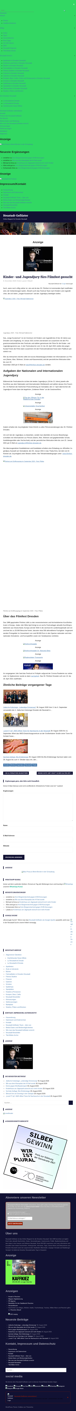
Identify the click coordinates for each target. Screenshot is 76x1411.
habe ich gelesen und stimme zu (19, 1214)
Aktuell (2, 15)
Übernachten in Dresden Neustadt (15, 88)
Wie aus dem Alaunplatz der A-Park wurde (27, 160)
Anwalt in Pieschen (14, 1296)
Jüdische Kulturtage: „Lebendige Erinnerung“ (21, 1081)
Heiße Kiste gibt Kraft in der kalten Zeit (54, 773)
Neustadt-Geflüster (15, 215)
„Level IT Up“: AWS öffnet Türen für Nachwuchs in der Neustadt (28, 1096)
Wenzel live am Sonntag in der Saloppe (20, 1093)
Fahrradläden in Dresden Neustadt (15, 68)
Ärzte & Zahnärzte (12, 969)
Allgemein (3, 134)
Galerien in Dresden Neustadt (13, 76)
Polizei (5, 20)
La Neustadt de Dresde (11, 101)
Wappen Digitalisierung (15, 1299)
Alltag (2, 28)
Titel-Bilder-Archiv (9, 51)
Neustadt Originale (9, 48)
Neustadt (28, 765)
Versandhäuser (13, 1305)
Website (6, 846)
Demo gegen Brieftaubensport (16, 1086)
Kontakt (2, 113)
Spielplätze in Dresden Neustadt (14, 86)
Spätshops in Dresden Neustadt (14, 83)
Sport (5, 35)
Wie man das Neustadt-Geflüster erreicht (14, 123)
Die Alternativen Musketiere (16, 773)
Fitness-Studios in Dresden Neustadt (16, 70)
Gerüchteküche (8, 38)
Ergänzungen (8, 791)
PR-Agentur (12, 1301)
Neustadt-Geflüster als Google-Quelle (42, 920)
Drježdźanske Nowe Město (12, 106)
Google (64, 283)
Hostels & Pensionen (13, 992)
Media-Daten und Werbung (9, 121)
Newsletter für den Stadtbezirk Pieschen (20, 1303)
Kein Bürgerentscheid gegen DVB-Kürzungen (28, 158)
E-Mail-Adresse (9, 835)
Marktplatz (3, 131)
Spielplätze (10, 989)
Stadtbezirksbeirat (9, 23)
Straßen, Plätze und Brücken (13, 91)
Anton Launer (22, 281)
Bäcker (8, 971)
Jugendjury (20, 765)
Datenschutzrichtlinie (32, 1206)
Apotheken (9, 966)
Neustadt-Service (6, 56)
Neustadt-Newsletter (10, 205)
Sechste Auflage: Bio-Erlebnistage (18, 1091)
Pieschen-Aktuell (16, 1310)
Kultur (5, 33)
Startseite (3, 13)
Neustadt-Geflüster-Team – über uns (15, 197)
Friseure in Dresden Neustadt (13, 73)
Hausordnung (8, 190)
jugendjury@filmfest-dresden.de (29, 443)
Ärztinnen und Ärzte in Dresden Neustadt (17, 63)
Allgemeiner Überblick (13, 955)
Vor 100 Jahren (8, 43)
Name (5, 825)
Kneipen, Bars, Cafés (13, 994)
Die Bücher (4, 118)
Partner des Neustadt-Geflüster (11, 116)
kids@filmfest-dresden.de (35, 365)
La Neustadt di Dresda (11, 103)
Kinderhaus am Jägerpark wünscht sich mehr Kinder (35, 163)
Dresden (6, 765)
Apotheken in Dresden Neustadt (14, 60)
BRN (5, 45)
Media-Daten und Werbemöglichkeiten (16, 200)
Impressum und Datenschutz (13, 192)
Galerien (9, 982)
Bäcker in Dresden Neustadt (13, 65)
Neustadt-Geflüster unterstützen (11, 111)
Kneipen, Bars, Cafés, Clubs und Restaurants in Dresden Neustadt (26, 78)
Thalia (34, 765)
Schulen (9, 984)
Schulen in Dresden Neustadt (13, 81)
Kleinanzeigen (5, 126)
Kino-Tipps (7, 40)
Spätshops (9, 987)
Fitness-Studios (11, 976)
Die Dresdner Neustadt (8, 96)
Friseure (9, 979)
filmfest (13, 765)
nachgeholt (35, 676)
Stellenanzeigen (5, 128)
